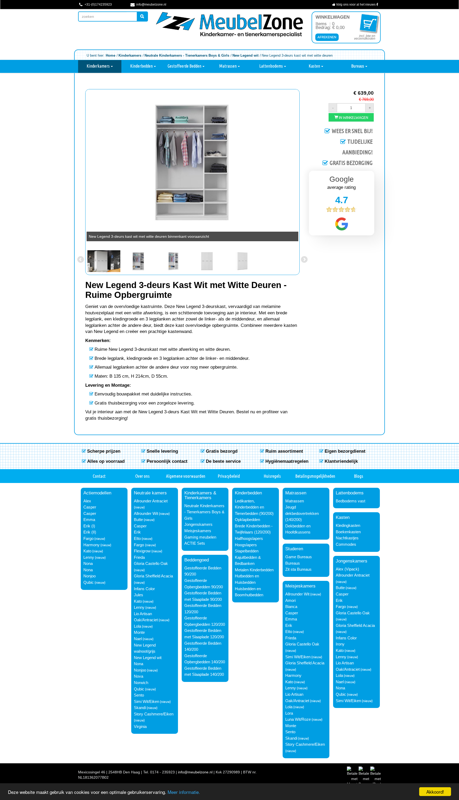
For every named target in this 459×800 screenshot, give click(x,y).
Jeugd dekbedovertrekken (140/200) (302, 513)
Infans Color (144, 589)
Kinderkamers (98, 66)
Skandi (140, 708)
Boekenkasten (348, 532)
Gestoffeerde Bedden (185, 66)
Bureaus (358, 66)
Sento (139, 695)
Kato (87, 551)
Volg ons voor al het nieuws (355, 4)
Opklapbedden (247, 520)
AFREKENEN (326, 37)
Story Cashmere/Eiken (153, 714)
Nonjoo (89, 576)
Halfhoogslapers (249, 538)
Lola (137, 626)
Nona (88, 563)
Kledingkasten (348, 525)
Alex (87, 501)
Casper (89, 507)
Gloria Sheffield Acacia (153, 576)
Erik (137, 532)
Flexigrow (142, 551)
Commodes (346, 544)
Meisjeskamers (197, 531)
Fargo (88, 538)
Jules (138, 595)
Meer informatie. (184, 792)
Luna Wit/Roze (298, 719)
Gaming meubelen (200, 537)
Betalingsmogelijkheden (315, 475)
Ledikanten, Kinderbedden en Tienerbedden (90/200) (254, 507)
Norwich (141, 683)
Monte (139, 632)
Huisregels (272, 475)
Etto (137, 538)
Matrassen (228, 66)
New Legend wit (148, 658)
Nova (138, 676)
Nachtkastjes (347, 538)
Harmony (91, 545)
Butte (138, 520)
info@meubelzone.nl (150, 4)
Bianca (291, 607)
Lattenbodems (271, 66)
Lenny (88, 557)
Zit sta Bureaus (298, 569)
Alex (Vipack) (347, 569)
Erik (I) (89, 526)
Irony (340, 644)
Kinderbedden (142, 66)
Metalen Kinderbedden (254, 570)
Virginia (140, 726)
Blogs (358, 475)
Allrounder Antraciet (151, 501)
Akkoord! (435, 791)
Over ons (142, 475)
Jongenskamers (198, 524)
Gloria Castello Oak (151, 563)
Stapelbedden (246, 551)
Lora (289, 713)
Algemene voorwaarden (185, 475)
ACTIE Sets (194, 543)
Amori (290, 600)
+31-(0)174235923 (98, 4)
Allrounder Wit (146, 513)
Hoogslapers (246, 545)
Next (304, 167)
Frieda (139, 557)
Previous (81, 167)
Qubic (88, 582)
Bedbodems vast (350, 501)
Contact (99, 475)
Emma (89, 520)
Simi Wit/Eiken (146, 701)
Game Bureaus (298, 557)
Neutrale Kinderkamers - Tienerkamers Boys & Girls (204, 512)
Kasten (315, 66)
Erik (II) (89, 532)
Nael (138, 639)
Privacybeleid (229, 475)
